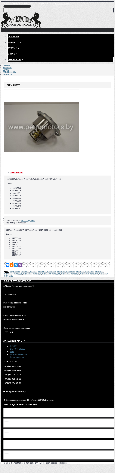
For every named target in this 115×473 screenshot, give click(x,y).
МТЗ (12, 351)
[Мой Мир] (16, 265)
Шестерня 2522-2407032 (16, 436)
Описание (16, 173)
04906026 (65, 274)
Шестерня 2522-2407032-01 (18, 425)
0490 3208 (56, 274)
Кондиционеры (17, 357)
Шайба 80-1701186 (13, 457)
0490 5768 (61, 272)
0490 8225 (17, 274)
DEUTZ (33, 272)
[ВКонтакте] (7, 265)
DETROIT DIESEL (17, 349)
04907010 (84, 274)
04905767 (103, 274)
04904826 (27, 274)
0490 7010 (94, 274)
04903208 (46, 274)
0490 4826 (36, 274)
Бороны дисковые (18, 354)
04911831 (89, 272)
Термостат (15, 272)
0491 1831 (99, 272)
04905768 (51, 272)
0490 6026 (75, 274)
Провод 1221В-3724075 (16, 415)
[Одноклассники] (11, 265)
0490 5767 (8, 276)
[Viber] (20, 265)
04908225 (8, 274)
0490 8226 (80, 272)
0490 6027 (42, 272)
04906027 (25, 272)
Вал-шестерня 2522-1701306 (18, 447)
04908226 (70, 272)
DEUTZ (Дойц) (28, 221)
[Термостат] (41, 164)
